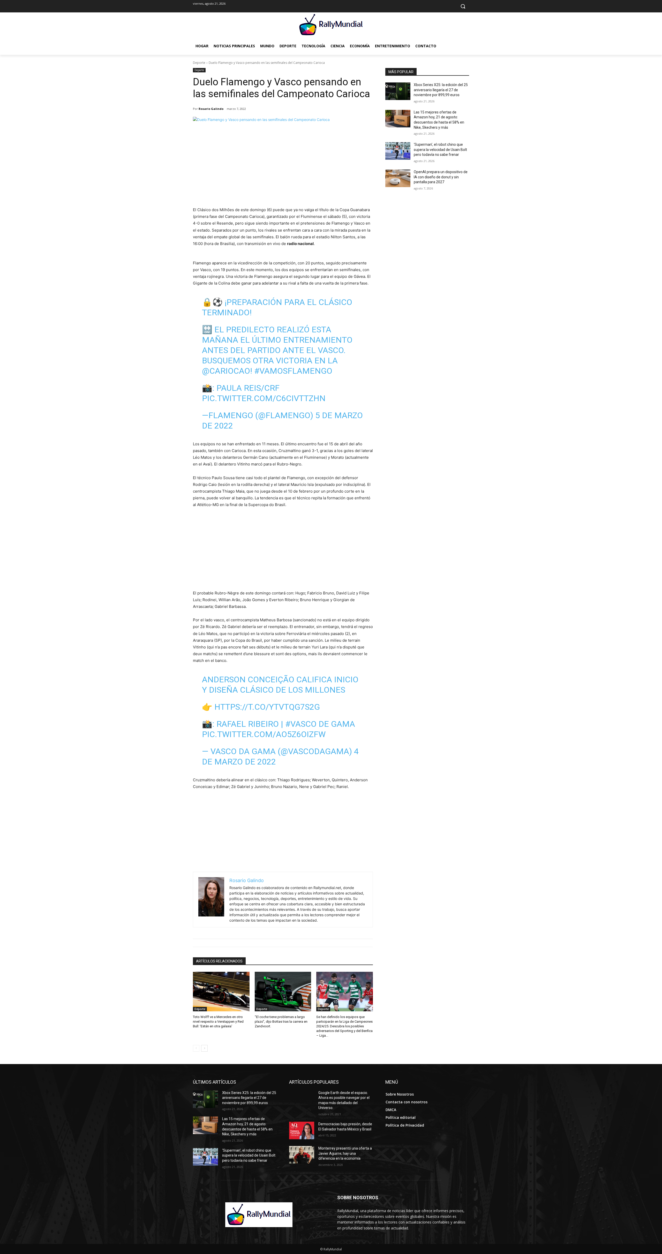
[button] (463, 6)
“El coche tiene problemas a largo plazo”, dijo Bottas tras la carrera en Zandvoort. (281, 1021)
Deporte (199, 62)
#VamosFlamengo (293, 371)
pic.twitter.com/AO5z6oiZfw (264, 734)
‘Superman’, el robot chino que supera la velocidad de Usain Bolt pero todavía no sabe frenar (440, 149)
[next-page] (204, 1048)
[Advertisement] (283, 168)
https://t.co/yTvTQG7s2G (267, 707)
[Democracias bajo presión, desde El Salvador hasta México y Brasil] (301, 1130)
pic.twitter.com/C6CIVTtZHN (264, 398)
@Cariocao (226, 371)
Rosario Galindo (211, 109)
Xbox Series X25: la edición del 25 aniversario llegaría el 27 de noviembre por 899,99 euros (441, 90)
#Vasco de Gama (320, 724)
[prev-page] (196, 1048)
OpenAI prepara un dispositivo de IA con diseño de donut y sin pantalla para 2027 (441, 177)
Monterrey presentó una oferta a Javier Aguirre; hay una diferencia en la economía (345, 1153)
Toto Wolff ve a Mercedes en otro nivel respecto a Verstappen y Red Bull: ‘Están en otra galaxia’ (218, 1021)
